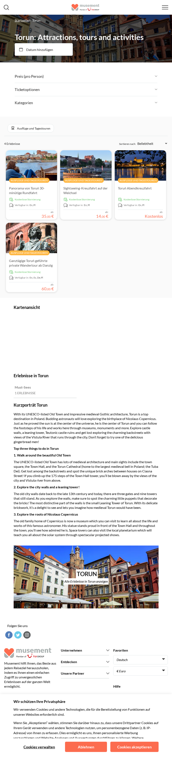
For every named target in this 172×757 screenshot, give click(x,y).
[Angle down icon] (100, 76)
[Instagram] (26, 635)
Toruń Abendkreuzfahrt (135, 188)
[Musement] (85, 7)
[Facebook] (8, 635)
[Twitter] (17, 635)
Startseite (22, 20)
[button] (31, 128)
